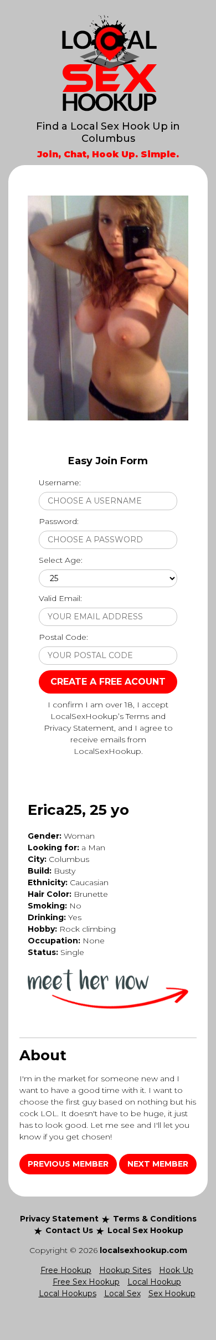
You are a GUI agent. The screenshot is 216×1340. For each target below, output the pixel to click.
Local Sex (122, 1293)
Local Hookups (67, 1293)
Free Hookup (65, 1270)
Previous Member (68, 1164)
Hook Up (176, 1270)
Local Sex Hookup (145, 1230)
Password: (59, 521)
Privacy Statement (59, 1219)
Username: (60, 482)
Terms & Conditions (155, 1219)
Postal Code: (63, 637)
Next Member (157, 1164)
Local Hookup (154, 1282)
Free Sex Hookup (86, 1282)
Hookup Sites (125, 1270)
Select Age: (61, 560)
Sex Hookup (172, 1293)
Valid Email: (60, 598)
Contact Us (69, 1230)
